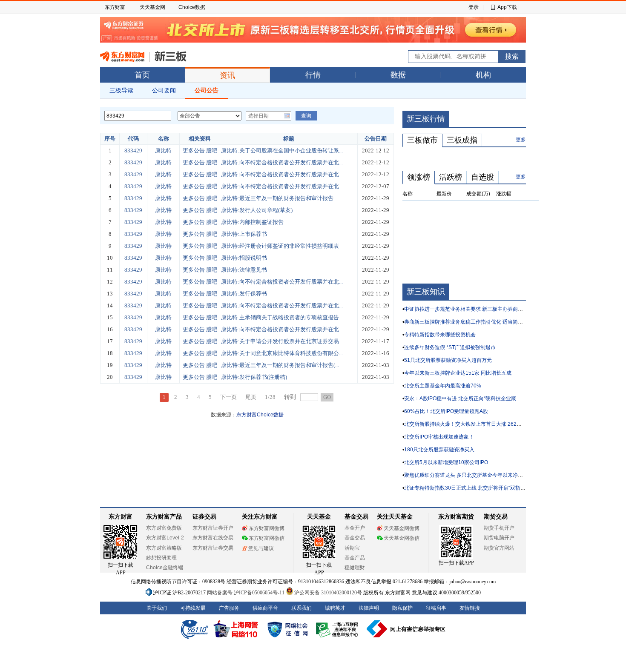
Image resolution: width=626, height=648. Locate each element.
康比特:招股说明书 (244, 258)
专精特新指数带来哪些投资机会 (440, 335)
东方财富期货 (456, 516)
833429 (133, 150)
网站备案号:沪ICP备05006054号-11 (246, 593)
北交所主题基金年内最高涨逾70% (442, 386)
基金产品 (355, 558)
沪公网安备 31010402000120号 (328, 593)
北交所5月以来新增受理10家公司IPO (446, 462)
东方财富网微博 (266, 528)
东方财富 (115, 7)
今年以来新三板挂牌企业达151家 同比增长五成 (457, 373)
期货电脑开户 (499, 538)
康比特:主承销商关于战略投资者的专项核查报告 (280, 317)
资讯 (227, 75)
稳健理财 (355, 568)
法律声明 (369, 608)
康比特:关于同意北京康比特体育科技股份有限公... (282, 353)
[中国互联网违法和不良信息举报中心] (406, 628)
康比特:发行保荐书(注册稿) (254, 377)
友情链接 (469, 608)
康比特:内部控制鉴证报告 (252, 222)
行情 (313, 75)
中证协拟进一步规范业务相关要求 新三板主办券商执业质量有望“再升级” (485, 309)
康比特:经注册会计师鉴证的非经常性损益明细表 (280, 246)
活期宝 (352, 548)
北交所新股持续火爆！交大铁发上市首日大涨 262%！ (465, 424)
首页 (142, 75)
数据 (398, 75)
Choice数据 (191, 7)
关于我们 (156, 608)
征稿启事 (436, 608)
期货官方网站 (499, 548)
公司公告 (206, 90)
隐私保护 (402, 608)
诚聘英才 (335, 608)
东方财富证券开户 (212, 528)
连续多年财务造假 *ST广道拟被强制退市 (450, 347)
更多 (521, 140)
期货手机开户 (499, 528)
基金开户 (355, 528)
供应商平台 (265, 608)
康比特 (163, 150)
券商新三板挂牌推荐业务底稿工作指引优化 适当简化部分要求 (473, 322)
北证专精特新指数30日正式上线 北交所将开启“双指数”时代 (470, 488)
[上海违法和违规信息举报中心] (338, 628)
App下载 (507, 7)
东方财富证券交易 (212, 548)
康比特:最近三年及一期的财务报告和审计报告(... (280, 365)
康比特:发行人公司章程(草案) (257, 210)
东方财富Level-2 (165, 538)
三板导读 (121, 90)
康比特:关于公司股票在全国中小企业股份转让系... (282, 150)
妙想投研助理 (161, 558)
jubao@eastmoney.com (472, 582)
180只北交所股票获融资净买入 (439, 450)
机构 (483, 75)
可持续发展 (193, 608)
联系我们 (301, 608)
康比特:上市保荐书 (244, 234)
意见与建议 (261, 548)
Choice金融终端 (164, 568)
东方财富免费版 (164, 528)
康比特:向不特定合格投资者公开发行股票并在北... (282, 162)
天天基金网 (152, 7)
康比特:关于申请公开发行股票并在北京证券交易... (282, 341)
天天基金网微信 (401, 538)
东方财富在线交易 (212, 538)
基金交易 (355, 538)
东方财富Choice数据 (260, 415)
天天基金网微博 (401, 528)
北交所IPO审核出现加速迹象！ (439, 437)
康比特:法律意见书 (244, 270)
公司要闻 (164, 90)
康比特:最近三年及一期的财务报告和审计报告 (277, 198)
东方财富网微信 (266, 538)
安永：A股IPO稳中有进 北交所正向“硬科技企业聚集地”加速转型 (476, 398)
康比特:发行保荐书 (244, 293)
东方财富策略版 (164, 548)
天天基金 (319, 516)
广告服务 (229, 608)
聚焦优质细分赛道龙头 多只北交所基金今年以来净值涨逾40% (474, 475)
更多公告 (194, 150)
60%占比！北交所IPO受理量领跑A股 (446, 411)
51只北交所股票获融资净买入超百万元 (448, 360)
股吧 (211, 150)
